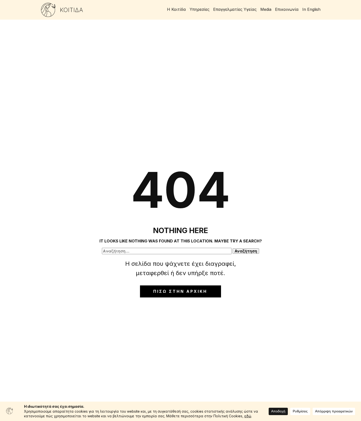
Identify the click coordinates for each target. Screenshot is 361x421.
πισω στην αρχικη (180, 291)
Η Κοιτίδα (176, 9)
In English (311, 9)
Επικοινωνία (287, 9)
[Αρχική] (62, 10)
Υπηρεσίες (199, 9)
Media (265, 9)
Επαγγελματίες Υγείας (235, 9)
